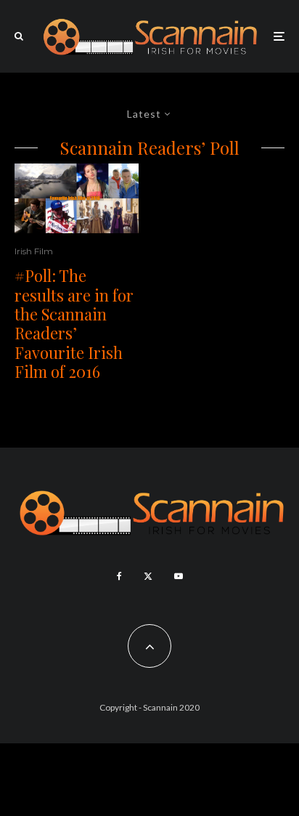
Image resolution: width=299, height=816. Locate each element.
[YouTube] (178, 576)
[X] (148, 576)
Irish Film (34, 251)
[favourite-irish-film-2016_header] (77, 198)
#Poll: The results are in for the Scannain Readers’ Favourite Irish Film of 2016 (74, 323)
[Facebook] (119, 576)
